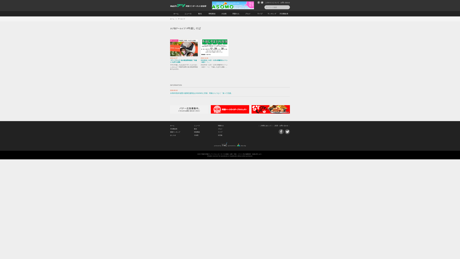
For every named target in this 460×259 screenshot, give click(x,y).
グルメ (248, 14)
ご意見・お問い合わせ (281, 126)
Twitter (262, 2)
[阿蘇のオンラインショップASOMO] (233, 9)
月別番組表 (283, 14)
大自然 (224, 14)
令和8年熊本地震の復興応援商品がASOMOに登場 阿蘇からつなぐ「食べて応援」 (201, 93)
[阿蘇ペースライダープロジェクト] (230, 113)
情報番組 (212, 14)
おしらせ (173, 135)
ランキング (271, 14)
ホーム (176, 14)
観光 (200, 14)
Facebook (258, 2)
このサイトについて (272, 2)
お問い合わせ (285, 2)
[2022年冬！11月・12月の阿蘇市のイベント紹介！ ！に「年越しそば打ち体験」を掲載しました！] (214, 47)
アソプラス (174, 40)
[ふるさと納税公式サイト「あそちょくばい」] (271, 113)
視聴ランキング (175, 132)
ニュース (188, 14)
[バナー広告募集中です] (189, 113)
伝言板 (220, 135)
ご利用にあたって (266, 126)
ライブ (260, 14)
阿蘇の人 (236, 14)
